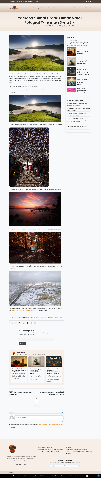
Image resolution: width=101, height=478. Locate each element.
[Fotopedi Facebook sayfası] (91, 2)
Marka (25, 1)
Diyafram (42, 451)
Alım (37, 1)
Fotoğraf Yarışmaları (24, 317)
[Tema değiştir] (79, 2)
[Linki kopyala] (35, 323)
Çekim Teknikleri (49, 8)
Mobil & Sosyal (66, 8)
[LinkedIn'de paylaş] (27, 323)
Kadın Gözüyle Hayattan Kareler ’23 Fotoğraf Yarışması (82, 90)
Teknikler (31, 1)
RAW (57, 451)
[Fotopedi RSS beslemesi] (84, 2)
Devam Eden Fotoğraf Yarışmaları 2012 (22, 310)
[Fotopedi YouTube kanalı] (86, 2)
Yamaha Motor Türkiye (15, 74)
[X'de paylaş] (15, 323)
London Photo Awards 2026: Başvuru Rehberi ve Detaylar (83, 51)
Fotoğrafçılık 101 (37, 8)
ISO (38, 451)
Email (20, 337)
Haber (31, 317)
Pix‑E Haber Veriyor (49, 317)
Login (61, 412)
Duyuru (37, 317)
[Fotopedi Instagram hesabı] (88, 2)
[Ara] (79, 465)
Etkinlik (42, 317)
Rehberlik (12, 1)
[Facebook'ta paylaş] (19, 323)
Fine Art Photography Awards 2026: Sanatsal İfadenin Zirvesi (83, 61)
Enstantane (48, 451)
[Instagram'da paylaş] (23, 323)
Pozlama (53, 451)
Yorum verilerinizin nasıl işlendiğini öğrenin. (51, 424)
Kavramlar (19, 1)
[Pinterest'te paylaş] (31, 323)
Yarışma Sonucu (58, 317)
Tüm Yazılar (88, 8)
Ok (86, 475)
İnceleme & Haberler (77, 8)
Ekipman (57, 8)
